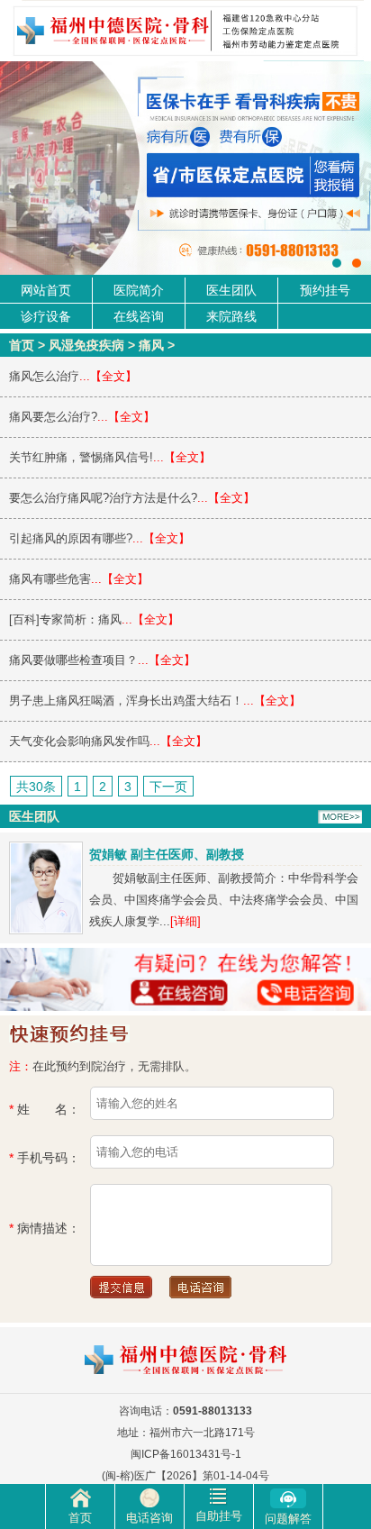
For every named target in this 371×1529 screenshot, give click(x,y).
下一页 (168, 786)
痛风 (151, 345)
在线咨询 (138, 316)
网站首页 (46, 290)
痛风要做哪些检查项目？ (73, 660)
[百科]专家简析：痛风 (65, 619)
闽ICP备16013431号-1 (186, 1454)
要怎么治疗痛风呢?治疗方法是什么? (103, 498)
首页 (21, 345)
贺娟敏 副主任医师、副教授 (166, 854)
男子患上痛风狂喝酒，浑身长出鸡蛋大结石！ (126, 700)
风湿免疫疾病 (86, 345)
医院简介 (138, 290)
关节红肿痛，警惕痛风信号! (81, 457)
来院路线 (231, 316)
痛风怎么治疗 (44, 376)
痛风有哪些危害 (50, 579)
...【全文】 (108, 376)
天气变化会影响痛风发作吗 (79, 741)
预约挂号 (325, 290)
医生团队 (231, 290)
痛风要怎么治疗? (53, 416)
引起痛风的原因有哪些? (70, 538)
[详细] (185, 921)
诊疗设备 (46, 316)
